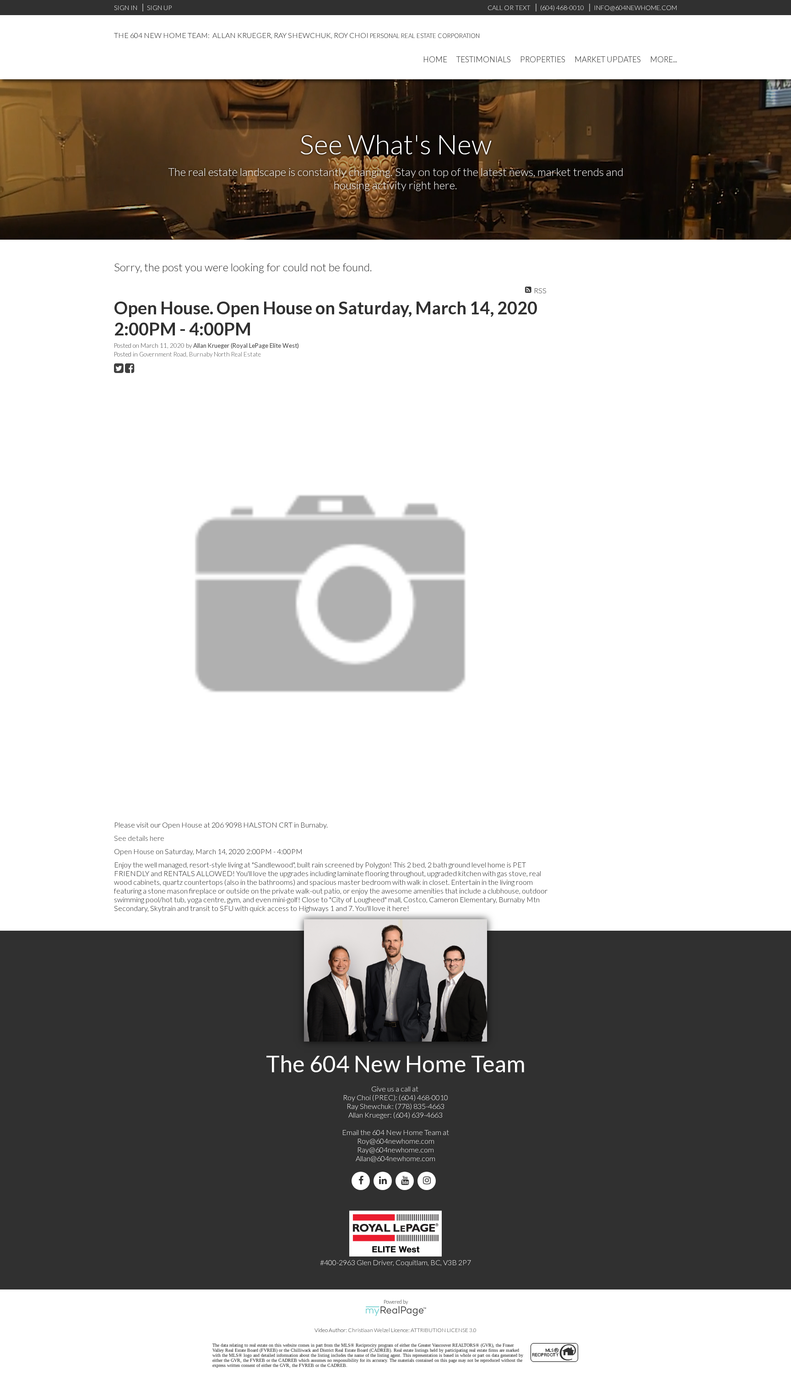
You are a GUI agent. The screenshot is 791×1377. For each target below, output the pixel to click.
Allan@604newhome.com (395, 1158)
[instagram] (428, 1180)
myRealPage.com (396, 1311)
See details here (139, 838)
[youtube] (406, 1180)
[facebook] (363, 1180)
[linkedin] (385, 1180)
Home (435, 59)
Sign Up (159, 7)
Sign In (125, 7)
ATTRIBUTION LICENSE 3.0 (444, 1330)
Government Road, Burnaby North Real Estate (200, 354)
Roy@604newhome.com (395, 1140)
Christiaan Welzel (369, 1330)
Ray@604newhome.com (395, 1149)
